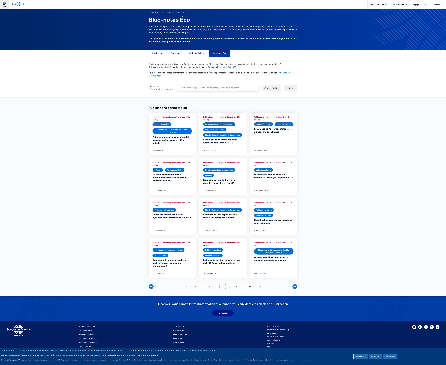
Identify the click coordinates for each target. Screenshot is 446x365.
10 (196, 286)
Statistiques (176, 53)
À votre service (179, 331)
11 (203, 286)
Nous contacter (273, 326)
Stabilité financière (180, 335)
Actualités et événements (88, 343)
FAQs (269, 347)
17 (244, 286)
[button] (437, 4)
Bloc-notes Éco (219, 53)
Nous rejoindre (178, 343)
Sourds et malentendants (276, 330)
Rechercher (155, 86)
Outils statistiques (197, 53)
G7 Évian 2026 (178, 327)
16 (237, 286)
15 (230, 286)
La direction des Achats (276, 337)
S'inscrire (223, 313)
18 (251, 286)
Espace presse (272, 333)
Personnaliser (390, 356)
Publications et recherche (88, 338)
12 (210, 286)
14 (223, 286)
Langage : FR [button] (417, 5)
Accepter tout (360, 356)
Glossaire (270, 343)
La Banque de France (87, 331)
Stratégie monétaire (86, 335)
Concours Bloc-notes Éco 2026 (222, 67)
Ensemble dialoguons (87, 327)
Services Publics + (274, 340)
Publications (157, 53)
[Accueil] (29, 330)
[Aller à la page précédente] (151, 286)
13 (217, 286)
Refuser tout (375, 356)
